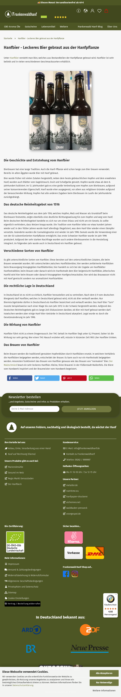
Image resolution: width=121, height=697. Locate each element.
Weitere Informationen (104, 690)
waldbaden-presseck (76, 508)
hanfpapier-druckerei (77, 496)
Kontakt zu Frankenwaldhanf (80, 454)
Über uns (112, 26)
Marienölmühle (15, 467)
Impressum (13, 564)
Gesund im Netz (15, 472)
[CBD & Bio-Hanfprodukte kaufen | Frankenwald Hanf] (21, 14)
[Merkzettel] (99, 10)
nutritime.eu (72, 491)
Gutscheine (31, 26)
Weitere (64, 26)
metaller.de (72, 485)
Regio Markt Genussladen (20, 478)
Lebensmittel (48, 26)
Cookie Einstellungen (18, 598)
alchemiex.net (73, 502)
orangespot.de (73, 513)
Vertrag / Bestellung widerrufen (23, 604)
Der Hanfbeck (14, 484)
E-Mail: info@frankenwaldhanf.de (83, 448)
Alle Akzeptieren (104, 673)
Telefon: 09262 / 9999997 (78, 459)
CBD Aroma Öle (12, 26)
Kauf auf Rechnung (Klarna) (21, 454)
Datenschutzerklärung (22, 685)
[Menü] (116, 595)
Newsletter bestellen (25, 397)
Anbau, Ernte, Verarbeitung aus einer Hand (29, 448)
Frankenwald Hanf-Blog (90, 26)
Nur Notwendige (104, 682)
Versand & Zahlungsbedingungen (24, 569)
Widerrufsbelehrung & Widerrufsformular (28, 575)
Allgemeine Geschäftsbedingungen (25, 581)
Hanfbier (14, 58)
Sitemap (11, 592)
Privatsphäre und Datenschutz (22, 586)
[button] (85, 10)
